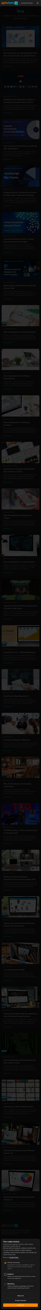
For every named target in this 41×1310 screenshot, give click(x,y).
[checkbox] (5, 1263)
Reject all (20, 1295)
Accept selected (20, 1300)
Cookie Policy (13, 1257)
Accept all (20, 1305)
